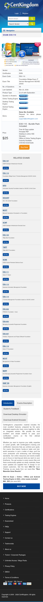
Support (7, 532)
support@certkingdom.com (28, 119)
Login (17, 13)
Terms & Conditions (12, 577)
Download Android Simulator (14, 420)
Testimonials (9, 543)
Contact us (8, 538)
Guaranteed (9, 521)
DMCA (7, 572)
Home (7, 498)
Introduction (8, 403)
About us (8, 549)
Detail (6, 168)
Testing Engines (10, 515)
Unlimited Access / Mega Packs (16, 560)
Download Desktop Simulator (14, 414)
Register (25, 13)
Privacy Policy (10, 566)
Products (8, 504)
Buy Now (24, 147)
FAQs (7, 526)
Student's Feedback (11, 408)
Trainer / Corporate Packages (15, 555)
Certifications (9, 510)
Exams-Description (24, 403)
